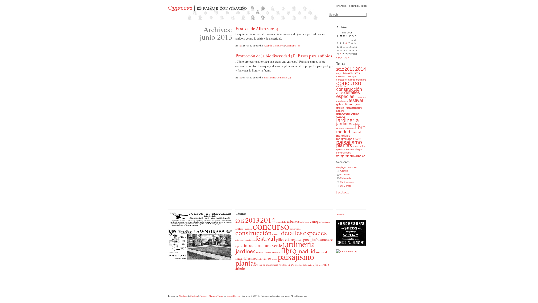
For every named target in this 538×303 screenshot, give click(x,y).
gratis (358, 104)
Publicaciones (347, 182)
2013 (349, 69)
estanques (360, 97)
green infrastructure (349, 107)
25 (341, 54)
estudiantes (342, 101)
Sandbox (194, 295)
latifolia (356, 124)
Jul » (346, 57)
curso (340, 93)
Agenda (268, 45)
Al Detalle (344, 174)
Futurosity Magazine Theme (211, 295)
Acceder (340, 214)
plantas (344, 145)
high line (340, 111)
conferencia (342, 86)
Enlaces (341, 6)
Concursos (278, 45)
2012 (340, 69)
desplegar (341, 167)
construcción (349, 89)
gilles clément (345, 104)
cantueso (326, 221)
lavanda (340, 128)
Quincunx (180, 8)
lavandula (350, 128)
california (340, 76)
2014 (360, 69)
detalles (352, 92)
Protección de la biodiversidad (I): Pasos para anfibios (283, 56)
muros (358, 139)
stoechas (341, 152)
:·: (240, 45)
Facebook (342, 192)
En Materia (269, 77)
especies (345, 96)
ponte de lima (359, 146)
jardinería (347, 120)
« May (339, 57)
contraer (352, 167)
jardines (344, 123)
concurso (348, 82)
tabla (348, 152)
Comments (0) (284, 77)
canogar (351, 76)
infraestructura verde (347, 115)
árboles (360, 155)
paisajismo (349, 142)
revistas (350, 149)
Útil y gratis (345, 186)
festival (356, 100)
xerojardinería (345, 155)
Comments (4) (292, 45)
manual (356, 132)
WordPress (183, 295)
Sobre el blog (358, 6)
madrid (343, 131)
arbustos (354, 73)
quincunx (340, 149)
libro (360, 127)
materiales (343, 135)
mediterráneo (345, 138)
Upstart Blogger (233, 295)
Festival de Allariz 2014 (256, 29)
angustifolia (342, 73)
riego (358, 149)
